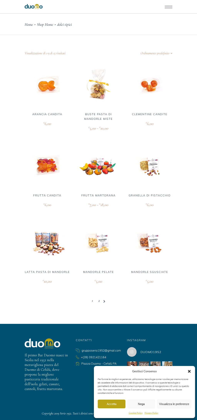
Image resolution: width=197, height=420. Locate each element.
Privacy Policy (151, 412)
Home (29, 24)
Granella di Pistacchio (150, 195)
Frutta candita (47, 195)
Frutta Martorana (98, 195)
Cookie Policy (136, 412)
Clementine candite (149, 114)
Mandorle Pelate (98, 272)
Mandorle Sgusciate (149, 272)
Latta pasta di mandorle (47, 272)
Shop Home (45, 24)
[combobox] (148, 53)
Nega (141, 404)
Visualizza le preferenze (174, 404)
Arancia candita (47, 114)
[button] (189, 371)
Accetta (111, 404)
